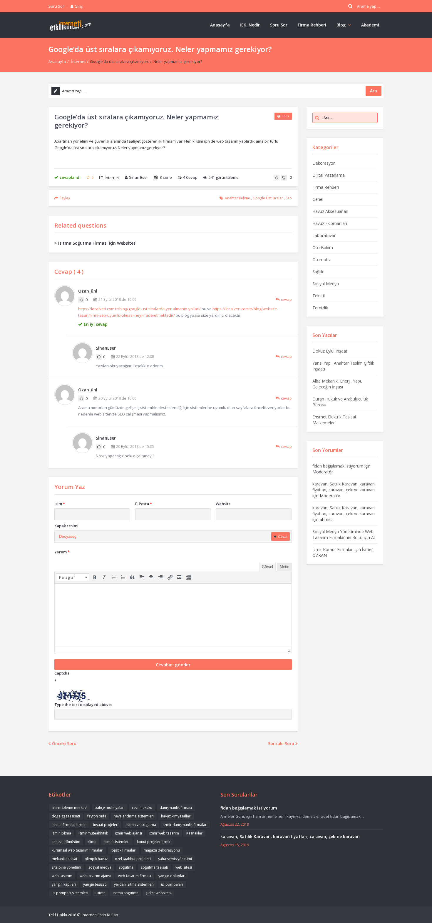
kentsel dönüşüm (66, 841)
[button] (72, 577)
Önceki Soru (63, 743)
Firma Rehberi (312, 25)
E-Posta (143, 503)
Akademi (370, 25)
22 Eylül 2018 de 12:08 (135, 356)
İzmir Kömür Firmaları (333, 549)
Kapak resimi (66, 525)
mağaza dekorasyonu (162, 850)
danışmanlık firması (176, 807)
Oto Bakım (322, 247)
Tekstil (318, 295)
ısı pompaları (172, 884)
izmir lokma (61, 833)
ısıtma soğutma (125, 892)
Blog (341, 25)
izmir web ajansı (128, 833)
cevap (286, 299)
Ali (373, 537)
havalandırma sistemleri (134, 816)
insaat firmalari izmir (69, 824)
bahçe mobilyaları (110, 807)
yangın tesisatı (95, 884)
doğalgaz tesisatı (66, 816)
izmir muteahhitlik (93, 833)
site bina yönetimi (66, 867)
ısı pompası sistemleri (70, 892)
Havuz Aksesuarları (330, 211)
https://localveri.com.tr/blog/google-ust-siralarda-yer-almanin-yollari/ (139, 308)
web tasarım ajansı (95, 875)
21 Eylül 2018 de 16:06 (117, 299)
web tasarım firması (134, 875)
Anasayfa (220, 25)
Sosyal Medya (325, 283)
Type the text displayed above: (83, 704)
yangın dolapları (171, 875)
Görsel (267, 567)
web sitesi (183, 867)
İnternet (78, 61)
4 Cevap (190, 177)
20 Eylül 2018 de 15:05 (135, 446)
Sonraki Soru (281, 743)
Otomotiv (321, 259)
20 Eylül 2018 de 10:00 (117, 398)
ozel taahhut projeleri (133, 858)
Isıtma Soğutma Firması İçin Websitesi (97, 243)
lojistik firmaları (123, 850)
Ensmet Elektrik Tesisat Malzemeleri (334, 419)
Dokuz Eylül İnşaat (329, 351)
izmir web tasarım (164, 833)
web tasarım (62, 875)
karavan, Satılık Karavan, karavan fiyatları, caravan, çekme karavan (343, 487)
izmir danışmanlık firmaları (185, 824)
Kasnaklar (194, 833)
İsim (59, 503)
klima (92, 841)
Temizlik (320, 308)
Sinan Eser (138, 177)
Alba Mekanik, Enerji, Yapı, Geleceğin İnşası (337, 384)
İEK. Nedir (250, 25)
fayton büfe (96, 816)
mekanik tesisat (64, 858)
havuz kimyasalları (176, 816)
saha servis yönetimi (175, 858)
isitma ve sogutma (141, 824)
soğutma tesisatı (154, 867)
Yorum (62, 552)
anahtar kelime (237, 198)
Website (223, 503)
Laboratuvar (324, 235)
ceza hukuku (142, 807)
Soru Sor (56, 6)
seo (289, 198)
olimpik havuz (96, 858)
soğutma (126, 867)
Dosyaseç (67, 536)
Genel (317, 199)
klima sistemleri (117, 841)
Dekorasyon (324, 163)
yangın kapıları (64, 884)
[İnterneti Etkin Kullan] (70, 25)
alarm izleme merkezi (69, 807)
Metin (284, 567)
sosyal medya (99, 867)
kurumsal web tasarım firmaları (77, 850)
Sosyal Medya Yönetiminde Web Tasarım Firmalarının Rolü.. (343, 534)
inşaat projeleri (105, 824)
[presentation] (72, 577)
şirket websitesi (158, 892)
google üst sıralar (268, 198)
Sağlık (317, 271)
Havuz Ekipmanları (329, 223)
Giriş (79, 6)
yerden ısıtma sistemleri (134, 884)
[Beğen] (81, 300)
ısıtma (101, 892)
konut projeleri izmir (154, 841)
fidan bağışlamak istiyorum (337, 466)
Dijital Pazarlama (328, 175)
